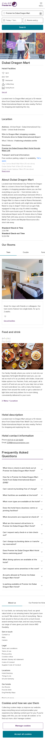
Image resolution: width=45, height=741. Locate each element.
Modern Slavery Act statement (13, 659)
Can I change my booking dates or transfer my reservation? (21, 543)
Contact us (6, 634)
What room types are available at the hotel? (21, 501)
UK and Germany (8, 679)
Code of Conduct (8, 662)
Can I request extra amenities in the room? (21, 569)
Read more (6, 171)
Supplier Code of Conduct (11, 665)
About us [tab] (12, 603)
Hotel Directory (7, 673)
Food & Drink (6, 690)
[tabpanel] (22, 292)
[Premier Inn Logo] (9, 4)
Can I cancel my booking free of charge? (20, 489)
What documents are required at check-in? (21, 517)
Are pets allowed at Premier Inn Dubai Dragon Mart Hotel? (19, 576)
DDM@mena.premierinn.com (18, 443)
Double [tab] (26, 252)
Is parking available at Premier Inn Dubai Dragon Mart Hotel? (20, 585)
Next (40, 46)
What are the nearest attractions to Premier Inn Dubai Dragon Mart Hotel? (19, 524)
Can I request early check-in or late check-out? (20, 533)
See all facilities (9, 321)
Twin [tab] (8, 252)
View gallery (40, 261)
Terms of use (6, 651)
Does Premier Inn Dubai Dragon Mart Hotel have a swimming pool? (21, 552)
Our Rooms (6, 687)
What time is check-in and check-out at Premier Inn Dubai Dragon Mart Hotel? (19, 469)
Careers (5, 640)
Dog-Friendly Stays (8, 692)
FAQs (4, 637)
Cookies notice (7, 657)
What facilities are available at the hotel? (20, 495)
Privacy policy (7, 654)
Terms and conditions (9, 648)
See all (4, 92)
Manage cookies (23, 726)
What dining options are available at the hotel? (20, 561)
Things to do (6, 676)
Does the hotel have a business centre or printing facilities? (20, 509)
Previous (4, 46)
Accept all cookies (23, 734)
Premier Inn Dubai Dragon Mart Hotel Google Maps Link (21, 149)
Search (22, 27)
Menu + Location (11, 401)
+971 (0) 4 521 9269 (15, 440)
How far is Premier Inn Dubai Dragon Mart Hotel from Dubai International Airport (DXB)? (20, 480)
